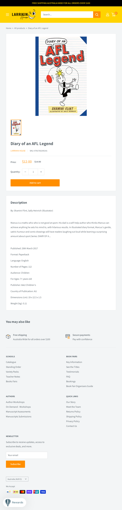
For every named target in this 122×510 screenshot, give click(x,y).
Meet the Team (73, 406)
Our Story (70, 402)
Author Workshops (15, 402)
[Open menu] (7, 14)
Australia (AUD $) (15, 479)
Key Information (74, 362)
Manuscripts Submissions (18, 416)
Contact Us (71, 426)
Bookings (71, 381)
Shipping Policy (74, 416)
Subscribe (15, 464)
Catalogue (11, 362)
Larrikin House (18, 150)
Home (8, 28)
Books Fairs (11, 381)
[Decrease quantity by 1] (25, 172)
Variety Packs (12, 371)
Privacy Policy (73, 421)
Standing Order (13, 367)
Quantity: (15, 171)
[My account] (107, 14)
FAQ (68, 376)
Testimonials (72, 371)
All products (19, 28)
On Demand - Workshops (18, 406)
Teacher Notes (13, 376)
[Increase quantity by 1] (41, 172)
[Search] (97, 14)
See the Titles (72, 367)
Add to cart (35, 182)
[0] (113, 14)
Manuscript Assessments (18, 411)
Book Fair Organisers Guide (79, 386)
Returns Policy (73, 411)
